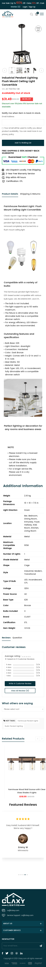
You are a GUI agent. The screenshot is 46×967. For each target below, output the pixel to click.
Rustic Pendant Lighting (14, 726)
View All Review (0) (20, 690)
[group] (23, 772)
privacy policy (8, 134)
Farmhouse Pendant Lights (28, 721)
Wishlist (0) (15, 7)
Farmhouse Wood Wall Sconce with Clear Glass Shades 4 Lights (23, 791)
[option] (23, 44)
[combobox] (23, 709)
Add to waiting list (23, 142)
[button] (42, 739)
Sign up (32, 7)
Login (25, 7)
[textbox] (23, 709)
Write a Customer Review (20, 683)
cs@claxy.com (13, 910)
